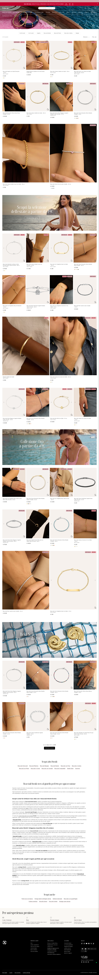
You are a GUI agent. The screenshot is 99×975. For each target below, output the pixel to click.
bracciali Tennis (17, 819)
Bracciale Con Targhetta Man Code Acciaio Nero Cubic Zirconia (12, 499)
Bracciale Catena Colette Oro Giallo (59, 71)
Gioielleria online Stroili (7, 15)
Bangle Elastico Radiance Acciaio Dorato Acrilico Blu (36, 72)
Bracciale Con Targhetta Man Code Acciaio (59, 499)
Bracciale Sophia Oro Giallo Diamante (11, 72)
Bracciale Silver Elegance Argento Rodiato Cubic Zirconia (12, 419)
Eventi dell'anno (67, 949)
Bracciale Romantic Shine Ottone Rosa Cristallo (11, 114)
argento (35, 832)
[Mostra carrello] (96, 8)
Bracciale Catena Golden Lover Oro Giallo (13, 184)
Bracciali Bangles (44, 766)
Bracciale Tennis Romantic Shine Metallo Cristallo (83, 114)
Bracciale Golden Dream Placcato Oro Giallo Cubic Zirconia (35, 541)
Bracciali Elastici (55, 766)
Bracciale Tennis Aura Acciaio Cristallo (60, 184)
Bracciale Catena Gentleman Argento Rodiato (35, 733)
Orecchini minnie (53, 901)
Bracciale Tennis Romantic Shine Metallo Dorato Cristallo (36, 499)
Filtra (93, 37)
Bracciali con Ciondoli (47, 768)
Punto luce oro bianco (27, 898)
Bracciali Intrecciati (23, 766)
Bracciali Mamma (33, 766)
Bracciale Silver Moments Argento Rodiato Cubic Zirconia (36, 306)
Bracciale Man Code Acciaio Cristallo (82, 306)
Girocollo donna (43, 901)
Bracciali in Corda (35, 768)
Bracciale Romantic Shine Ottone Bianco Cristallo (83, 692)
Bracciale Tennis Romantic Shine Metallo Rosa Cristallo (83, 265)
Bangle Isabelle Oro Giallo (8, 376)
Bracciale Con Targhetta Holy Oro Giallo (59, 265)
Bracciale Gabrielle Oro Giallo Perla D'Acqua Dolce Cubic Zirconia (83, 733)
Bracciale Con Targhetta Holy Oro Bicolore (12, 306)
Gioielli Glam (70, 768)
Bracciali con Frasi (65, 766)
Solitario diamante (57, 898)
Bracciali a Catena (76, 766)
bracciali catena (20, 845)
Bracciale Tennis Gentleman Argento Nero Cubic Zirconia (83, 499)
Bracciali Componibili (60, 768)
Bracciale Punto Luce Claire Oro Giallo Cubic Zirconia (82, 72)
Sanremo (77, 768)
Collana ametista (33, 901)
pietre (27, 808)
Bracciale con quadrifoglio (70, 898)
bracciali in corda (36, 841)
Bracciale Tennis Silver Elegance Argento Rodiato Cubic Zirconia (59, 114)
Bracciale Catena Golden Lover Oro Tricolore (34, 265)
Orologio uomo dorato (64, 901)
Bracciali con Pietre (24, 768)
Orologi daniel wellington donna (43, 898)
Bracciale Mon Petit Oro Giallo (58, 418)
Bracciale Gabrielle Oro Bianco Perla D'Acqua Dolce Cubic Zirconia (11, 265)
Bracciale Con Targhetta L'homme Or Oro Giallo (59, 306)
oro (30, 832)
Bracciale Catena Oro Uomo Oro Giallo (60, 376)
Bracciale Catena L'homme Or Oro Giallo (83, 541)
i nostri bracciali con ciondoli (25, 815)
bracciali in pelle (17, 836)
